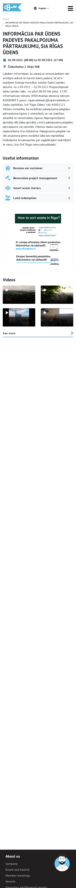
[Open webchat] (62, 862)
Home (6, 19)
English (42, 8)
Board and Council (17, 869)
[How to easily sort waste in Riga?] (38, 219)
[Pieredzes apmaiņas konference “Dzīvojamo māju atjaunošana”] (57, 317)
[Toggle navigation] (70, 8)
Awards (10, 881)
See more (9, 333)
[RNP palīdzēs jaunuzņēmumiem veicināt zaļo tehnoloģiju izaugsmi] (19, 317)
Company (12, 863)
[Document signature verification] (38, 260)
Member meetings (18, 875)
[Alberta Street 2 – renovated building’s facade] (57, 295)
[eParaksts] (38, 232)
